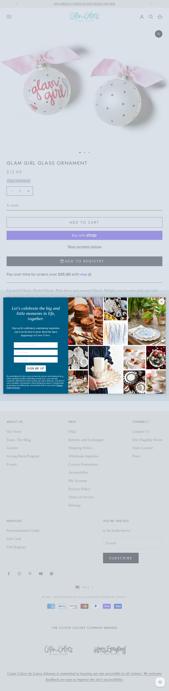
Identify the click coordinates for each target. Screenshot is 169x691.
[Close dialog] (161, 301)
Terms (17, 387)
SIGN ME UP (35, 368)
